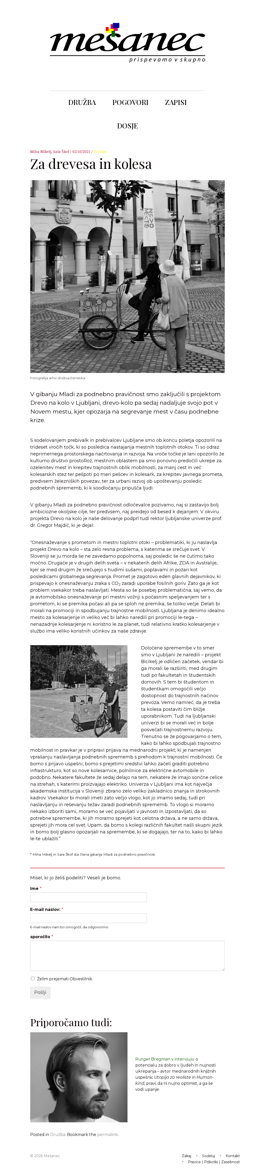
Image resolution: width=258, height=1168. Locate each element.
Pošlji (40, 992)
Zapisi (176, 102)
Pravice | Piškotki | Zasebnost (214, 1162)
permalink (107, 1134)
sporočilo (41, 936)
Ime (36, 888)
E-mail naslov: (46, 909)
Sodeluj (208, 1156)
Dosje (127, 125)
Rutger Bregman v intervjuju (165, 1059)
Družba (82, 102)
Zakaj (186, 1156)
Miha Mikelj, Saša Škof (50, 151)
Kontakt (233, 1156)
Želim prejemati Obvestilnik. (65, 978)
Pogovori (130, 102)
